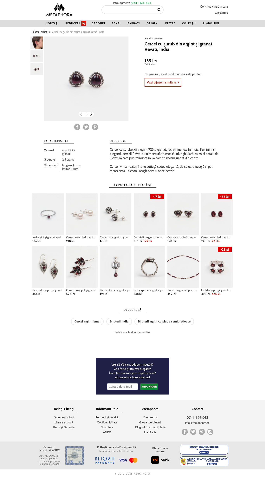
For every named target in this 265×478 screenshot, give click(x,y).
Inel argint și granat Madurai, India (48, 237)
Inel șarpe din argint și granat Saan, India (149, 290)
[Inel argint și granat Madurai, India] (48, 214)
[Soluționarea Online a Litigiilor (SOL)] (204, 450)
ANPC (107, 432)
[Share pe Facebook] (77, 127)
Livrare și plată (64, 422)
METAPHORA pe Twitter (193, 432)
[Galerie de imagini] (36, 43)
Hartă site (150, 432)
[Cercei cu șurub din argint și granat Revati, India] (86, 79)
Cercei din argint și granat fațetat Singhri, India (82, 290)
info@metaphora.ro (197, 423)
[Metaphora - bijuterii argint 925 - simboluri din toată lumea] (59, 10)
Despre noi (150, 417)
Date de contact (64, 417)
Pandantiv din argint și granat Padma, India (115, 290)
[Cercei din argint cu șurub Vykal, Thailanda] (115, 214)
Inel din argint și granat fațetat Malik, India (217, 290)
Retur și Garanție (63, 427)
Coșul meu (221, 13)
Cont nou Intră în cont (214, 6)
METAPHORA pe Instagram (210, 432)
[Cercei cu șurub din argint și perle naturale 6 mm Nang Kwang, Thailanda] (82, 214)
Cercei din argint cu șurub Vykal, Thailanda (115, 237)
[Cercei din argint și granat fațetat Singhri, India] (82, 267)
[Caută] (159, 10)
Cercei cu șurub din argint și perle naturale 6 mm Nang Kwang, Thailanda (82, 237)
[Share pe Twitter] (86, 127)
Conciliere (107, 427)
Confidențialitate (107, 422)
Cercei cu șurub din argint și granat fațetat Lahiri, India (217, 237)
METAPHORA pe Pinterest (202, 432)
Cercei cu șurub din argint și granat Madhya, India (183, 237)
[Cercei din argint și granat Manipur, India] (48, 267)
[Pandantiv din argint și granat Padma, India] (115, 267)
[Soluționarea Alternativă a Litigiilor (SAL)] (204, 461)
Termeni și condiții (107, 417)
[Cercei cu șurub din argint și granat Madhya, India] (183, 214)
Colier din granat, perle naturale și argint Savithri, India (183, 290)
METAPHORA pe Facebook (185, 432)
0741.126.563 (197, 417)
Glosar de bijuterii (150, 422)
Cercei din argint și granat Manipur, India (48, 290)
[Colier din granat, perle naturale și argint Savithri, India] (183, 267)
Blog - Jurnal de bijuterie (150, 427)
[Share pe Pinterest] (95, 127)
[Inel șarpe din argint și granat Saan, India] (149, 267)
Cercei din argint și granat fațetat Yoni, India (149, 237)
